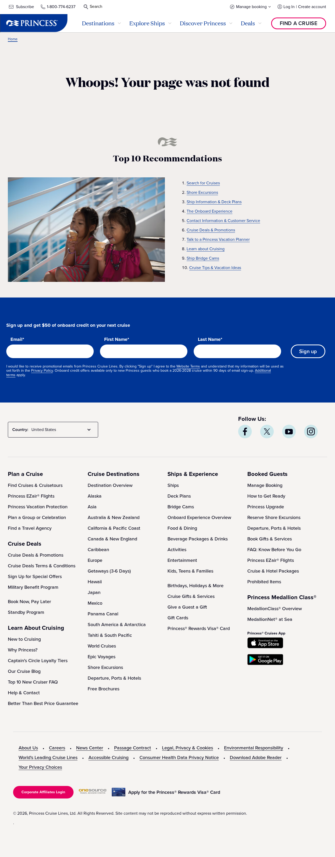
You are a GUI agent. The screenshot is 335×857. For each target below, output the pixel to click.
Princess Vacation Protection (38, 506)
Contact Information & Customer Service (223, 221)
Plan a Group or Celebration (37, 517)
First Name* (116, 339)
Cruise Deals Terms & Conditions (41, 565)
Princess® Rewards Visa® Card (199, 628)
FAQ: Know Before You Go (274, 549)
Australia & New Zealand (113, 517)
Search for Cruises (203, 183)
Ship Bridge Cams (203, 258)
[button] (250, 6)
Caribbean (98, 549)
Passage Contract (132, 747)
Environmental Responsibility (253, 747)
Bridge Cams (181, 506)
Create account (312, 7)
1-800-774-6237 (61, 7)
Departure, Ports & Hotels (114, 678)
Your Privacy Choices (40, 767)
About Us (28, 747)
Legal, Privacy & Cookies (187, 747)
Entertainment (182, 560)
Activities (177, 549)
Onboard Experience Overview (199, 517)
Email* (17, 339)
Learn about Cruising (206, 249)
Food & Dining (182, 528)
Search (96, 6)
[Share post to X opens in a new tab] (267, 431)
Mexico (95, 603)
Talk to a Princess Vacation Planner (218, 239)
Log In (289, 7)
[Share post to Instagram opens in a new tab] (311, 431)
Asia (92, 506)
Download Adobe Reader (256, 757)
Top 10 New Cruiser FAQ (33, 682)
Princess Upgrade (265, 506)
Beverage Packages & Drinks (198, 538)
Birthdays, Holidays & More (196, 585)
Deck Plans (179, 496)
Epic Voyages (101, 656)
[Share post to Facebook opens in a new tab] (245, 431)
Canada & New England (112, 538)
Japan (94, 592)
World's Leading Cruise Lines (48, 757)
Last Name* (210, 339)
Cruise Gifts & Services (191, 596)
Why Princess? (22, 649)
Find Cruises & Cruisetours (35, 485)
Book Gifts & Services (269, 538)
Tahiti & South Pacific (110, 635)
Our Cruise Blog (24, 671)
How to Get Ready (266, 496)
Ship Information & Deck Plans (214, 202)
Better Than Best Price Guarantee (43, 703)
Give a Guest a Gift (187, 607)
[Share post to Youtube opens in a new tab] (289, 431)
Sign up (308, 351)
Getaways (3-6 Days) (109, 571)
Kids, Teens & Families (190, 571)
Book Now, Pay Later (29, 601)
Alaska (95, 496)
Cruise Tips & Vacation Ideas (215, 268)
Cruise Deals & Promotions (211, 230)
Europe (95, 560)
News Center (89, 747)
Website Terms (188, 366)
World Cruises (102, 646)
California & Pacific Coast (114, 528)
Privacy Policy (42, 370)
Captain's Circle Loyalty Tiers (38, 660)
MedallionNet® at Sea (269, 619)
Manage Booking (264, 485)
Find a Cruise (299, 23)
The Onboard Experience (209, 211)
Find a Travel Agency (30, 528)
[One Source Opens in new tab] (93, 792)
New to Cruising (24, 639)
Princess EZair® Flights (31, 496)
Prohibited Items (264, 581)
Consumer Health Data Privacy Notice (179, 757)
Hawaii (95, 581)
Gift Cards (178, 617)
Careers (57, 747)
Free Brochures (103, 688)
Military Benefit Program (33, 587)
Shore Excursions (202, 192)
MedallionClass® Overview (274, 608)
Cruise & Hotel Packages (273, 571)
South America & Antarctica (117, 624)
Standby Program (26, 612)
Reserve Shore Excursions (273, 517)
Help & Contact (24, 692)
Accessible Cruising (108, 757)
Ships (173, 485)
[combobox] (62, 430)
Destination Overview (110, 485)
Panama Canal (103, 613)
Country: (20, 429)
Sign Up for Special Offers (35, 576)
